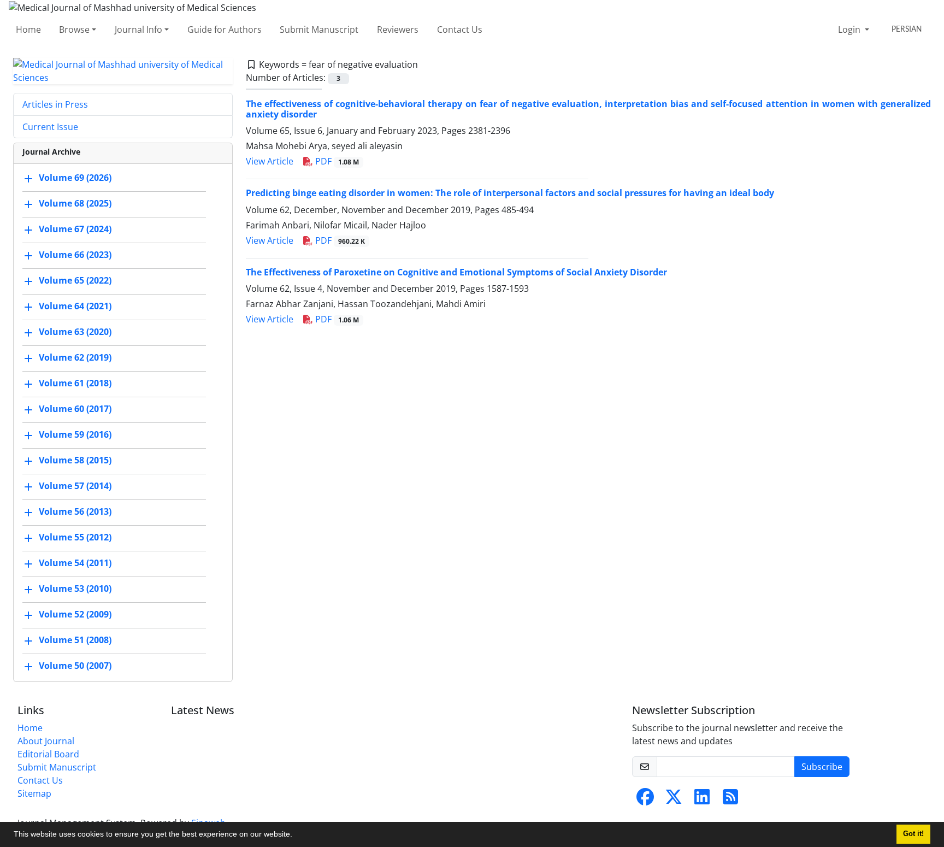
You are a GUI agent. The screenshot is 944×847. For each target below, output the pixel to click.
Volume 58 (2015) (75, 460)
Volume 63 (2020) (75, 332)
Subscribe (821, 767)
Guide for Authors (224, 29)
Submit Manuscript (319, 29)
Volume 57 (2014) (75, 486)
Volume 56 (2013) (75, 511)
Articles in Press (55, 104)
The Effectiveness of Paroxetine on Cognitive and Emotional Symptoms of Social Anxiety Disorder (456, 272)
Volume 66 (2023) (75, 255)
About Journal (45, 741)
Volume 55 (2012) (75, 537)
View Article (269, 161)
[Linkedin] (702, 800)
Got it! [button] (913, 834)
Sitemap (34, 793)
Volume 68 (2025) (75, 203)
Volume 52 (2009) (75, 614)
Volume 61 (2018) (75, 383)
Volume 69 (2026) (75, 178)
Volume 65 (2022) (75, 280)
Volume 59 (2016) (75, 434)
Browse (74, 29)
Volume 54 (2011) (75, 563)
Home (28, 29)
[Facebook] (645, 800)
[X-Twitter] (673, 800)
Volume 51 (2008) (75, 640)
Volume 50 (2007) (75, 666)
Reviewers (397, 29)
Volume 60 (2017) (75, 409)
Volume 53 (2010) (75, 589)
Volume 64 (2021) (75, 306)
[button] (296, 835)
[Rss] (730, 800)
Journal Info (138, 29)
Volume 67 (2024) (75, 229)
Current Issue (50, 127)
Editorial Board (48, 754)
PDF (336, 161)
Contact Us (459, 29)
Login (850, 29)
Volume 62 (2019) (75, 357)
